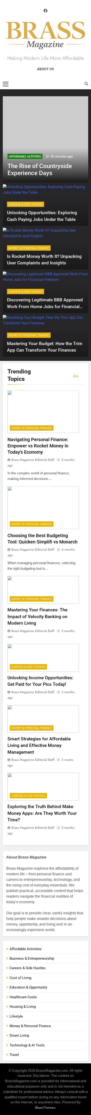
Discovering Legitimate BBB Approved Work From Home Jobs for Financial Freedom (45, 306)
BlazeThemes (45, 1107)
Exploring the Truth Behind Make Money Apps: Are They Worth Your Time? (42, 813)
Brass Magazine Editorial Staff (32, 459)
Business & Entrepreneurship (32, 958)
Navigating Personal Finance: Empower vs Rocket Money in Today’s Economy (37, 446)
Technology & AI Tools (27, 1045)
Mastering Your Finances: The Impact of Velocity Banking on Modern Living (37, 616)
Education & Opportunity (28, 987)
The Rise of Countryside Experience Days (39, 169)
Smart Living (19, 1035)
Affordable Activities (25, 156)
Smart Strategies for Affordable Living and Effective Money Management (39, 745)
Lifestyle (16, 1016)
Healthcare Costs (23, 997)
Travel (14, 1055)
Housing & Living (23, 1007)
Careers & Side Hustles (25, 204)
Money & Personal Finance (29, 248)
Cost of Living (20, 978)
